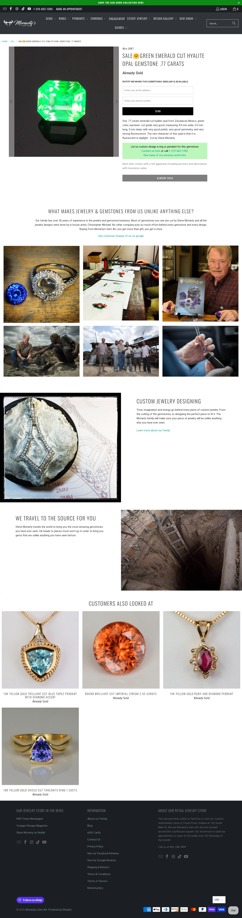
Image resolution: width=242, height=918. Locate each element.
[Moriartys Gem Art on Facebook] (11, 9)
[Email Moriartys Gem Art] (4, 9)
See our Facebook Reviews (103, 853)
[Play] (64, 102)
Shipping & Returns (98, 867)
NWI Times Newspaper (29, 818)
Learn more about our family (153, 430)
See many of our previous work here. (164, 155)
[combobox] (222, 23)
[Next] (116, 102)
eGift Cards (94, 832)
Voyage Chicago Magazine (31, 825)
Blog (89, 825)
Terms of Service (97, 881)
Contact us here (151, 151)
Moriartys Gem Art (36, 909)
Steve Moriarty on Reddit (30, 832)
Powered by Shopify (60, 909)
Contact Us (93, 839)
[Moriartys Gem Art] (20, 23)
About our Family (97, 818)
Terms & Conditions (99, 874)
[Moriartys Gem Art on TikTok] (23, 9)
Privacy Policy (95, 846)
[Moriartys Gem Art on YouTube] (29, 9)
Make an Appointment (69, 9)
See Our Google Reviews (101, 860)
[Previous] (11, 102)
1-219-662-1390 (43, 9)
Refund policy (95, 888)
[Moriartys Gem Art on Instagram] (17, 9)
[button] (51, 18)
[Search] (234, 23)
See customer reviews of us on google (121, 236)
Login (223, 9)
